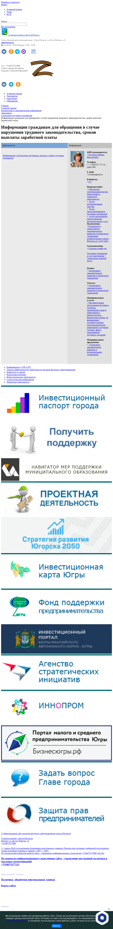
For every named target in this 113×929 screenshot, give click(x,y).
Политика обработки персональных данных (28, 879)
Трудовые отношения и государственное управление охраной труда (97, 257)
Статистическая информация (20, 379)
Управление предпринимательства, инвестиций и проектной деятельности (97, 194)
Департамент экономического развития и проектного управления (98, 274)
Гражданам (12, 98)
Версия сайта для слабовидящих (16, 19)
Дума (9, 12)
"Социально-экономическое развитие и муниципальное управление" (94, 350)
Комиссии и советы (16, 372)
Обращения (12, 101)
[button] (102, 917)
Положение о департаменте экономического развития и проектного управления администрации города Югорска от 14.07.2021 (98, 233)
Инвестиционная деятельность (21, 377)
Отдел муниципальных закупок (95, 204)
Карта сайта (8, 885)
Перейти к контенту (10, 2)
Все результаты (8, 27)
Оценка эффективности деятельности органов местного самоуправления (41, 370)
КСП (9, 14)
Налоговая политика (16, 374)
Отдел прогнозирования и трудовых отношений (97, 211)
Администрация (14, 9)
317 (90, 182)
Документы (12, 96)
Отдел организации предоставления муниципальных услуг (97, 219)
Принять (56, 926)
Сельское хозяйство (97, 248)
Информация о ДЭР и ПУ (19, 367)
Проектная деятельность (18, 382)
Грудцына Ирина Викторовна (95, 156)
